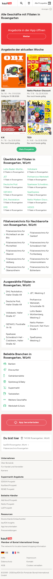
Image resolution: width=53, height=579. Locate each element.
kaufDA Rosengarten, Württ (15, 445)
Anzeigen (45, 9)
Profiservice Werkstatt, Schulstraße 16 (37, 302)
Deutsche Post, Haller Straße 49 (14, 303)
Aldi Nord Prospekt (9, 500)
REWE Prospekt (7, 489)
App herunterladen (9, 526)
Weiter (26, 36)
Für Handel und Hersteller (12, 467)
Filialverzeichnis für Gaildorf (39, 234)
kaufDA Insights (8, 523)
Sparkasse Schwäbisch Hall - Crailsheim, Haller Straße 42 (15, 339)
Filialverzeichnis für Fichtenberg (39, 252)
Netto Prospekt (7, 504)
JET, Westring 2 (37, 293)
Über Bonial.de (7, 463)
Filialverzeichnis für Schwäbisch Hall (39, 244)
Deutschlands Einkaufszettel (13, 519)
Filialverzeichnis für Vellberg (15, 260)
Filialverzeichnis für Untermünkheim (39, 260)
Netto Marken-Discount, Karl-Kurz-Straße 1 (40, 325)
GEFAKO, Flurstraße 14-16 (15, 326)
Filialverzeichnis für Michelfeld (15, 244)
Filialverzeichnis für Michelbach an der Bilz (15, 234)
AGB (3, 565)
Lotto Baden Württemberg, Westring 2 (36, 314)
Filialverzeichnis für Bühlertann (39, 269)
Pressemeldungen (9, 530)
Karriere (4, 470)
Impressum (31, 558)
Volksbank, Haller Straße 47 (14, 314)
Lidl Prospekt (6, 508)
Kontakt (29, 561)
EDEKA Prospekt (8, 481)
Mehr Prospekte (26, 149)
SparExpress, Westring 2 (36, 339)
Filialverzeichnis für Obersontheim (15, 269)
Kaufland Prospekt (9, 485)
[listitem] (13, 75)
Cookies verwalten (34, 565)
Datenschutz (6, 561)
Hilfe (3, 558)
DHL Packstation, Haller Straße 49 (14, 293)
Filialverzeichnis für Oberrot (15, 252)
